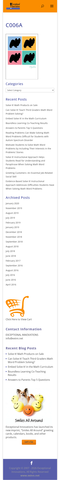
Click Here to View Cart (19, 319)
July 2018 (10, 251)
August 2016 (12, 270)
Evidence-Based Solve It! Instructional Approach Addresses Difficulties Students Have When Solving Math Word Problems (30, 185)
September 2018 (14, 241)
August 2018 (12, 246)
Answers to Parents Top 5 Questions (24, 127)
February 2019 (13, 222)
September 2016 (14, 265)
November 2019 (14, 208)
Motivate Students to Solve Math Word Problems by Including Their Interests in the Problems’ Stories (28, 148)
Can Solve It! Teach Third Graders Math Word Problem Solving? (30, 360)
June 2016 (11, 279)
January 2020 (12, 203)
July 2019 (10, 217)
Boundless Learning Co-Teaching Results (27, 123)
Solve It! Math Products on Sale (22, 105)
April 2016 (11, 284)
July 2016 (10, 274)
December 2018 (14, 232)
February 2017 (13, 260)
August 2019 (12, 212)
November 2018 (14, 236)
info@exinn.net (14, 338)
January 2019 (12, 227)
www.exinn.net (30, 475)
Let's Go (29, 442)
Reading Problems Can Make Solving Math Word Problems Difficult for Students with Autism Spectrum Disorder (27, 136)
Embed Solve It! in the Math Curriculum (26, 118)
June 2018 (11, 255)
